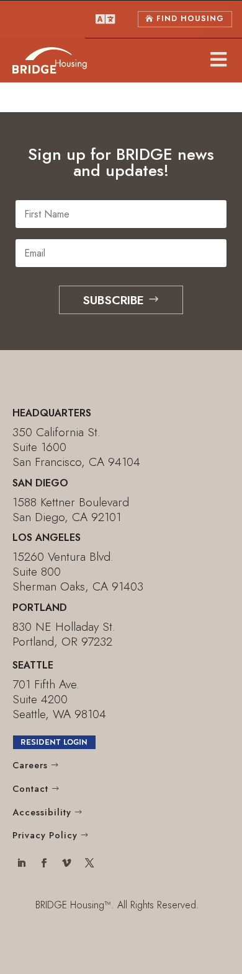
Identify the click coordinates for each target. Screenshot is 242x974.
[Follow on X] (90, 864)
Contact (30, 789)
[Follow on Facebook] (44, 864)
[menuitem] (105, 19)
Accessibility (41, 812)
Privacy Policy (45, 835)
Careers (30, 765)
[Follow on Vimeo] (67, 864)
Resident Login (53, 742)
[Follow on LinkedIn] (21, 864)
